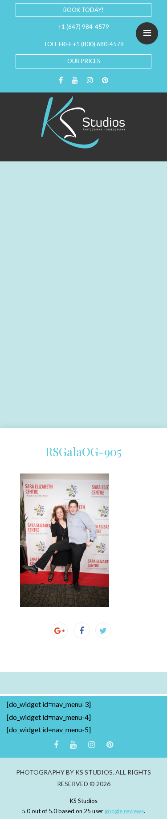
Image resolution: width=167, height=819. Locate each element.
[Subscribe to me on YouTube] (74, 80)
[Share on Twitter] (103, 630)
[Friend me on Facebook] (60, 80)
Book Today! (83, 9)
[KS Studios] (83, 122)
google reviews (124, 811)
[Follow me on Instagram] (90, 80)
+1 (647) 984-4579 (83, 26)
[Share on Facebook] (81, 630)
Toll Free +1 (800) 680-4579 (84, 44)
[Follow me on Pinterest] (105, 80)
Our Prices (83, 60)
